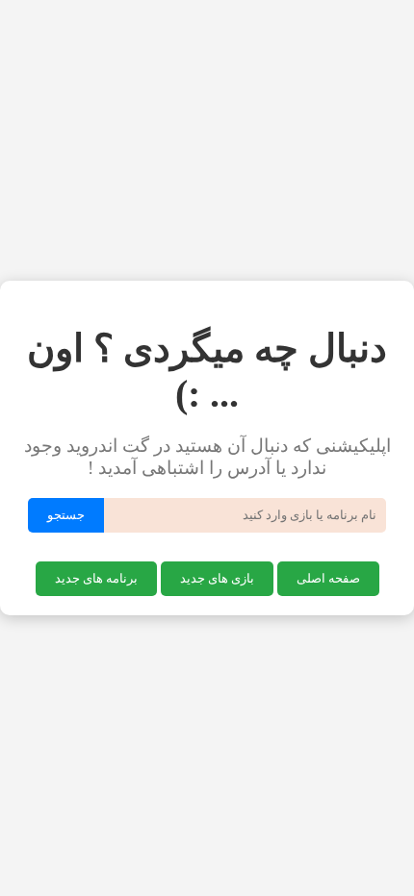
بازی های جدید (217, 578)
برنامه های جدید (96, 578)
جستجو (66, 515)
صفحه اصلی (328, 578)
